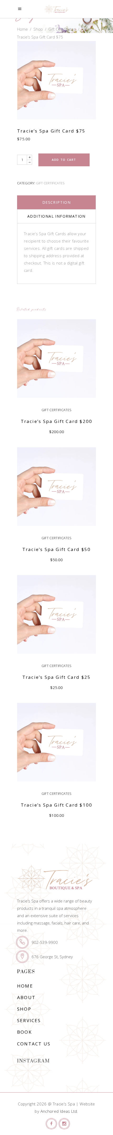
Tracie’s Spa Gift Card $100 (57, 805)
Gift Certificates (62, 29)
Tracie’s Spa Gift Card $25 (56, 677)
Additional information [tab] (56, 216)
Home (22, 29)
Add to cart (64, 160)
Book (24, 1032)
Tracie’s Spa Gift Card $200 (57, 421)
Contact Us (33, 1044)
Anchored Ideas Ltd (58, 1111)
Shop (38, 29)
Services (29, 1020)
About (26, 997)
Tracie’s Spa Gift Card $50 (56, 549)
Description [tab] (56, 202)
